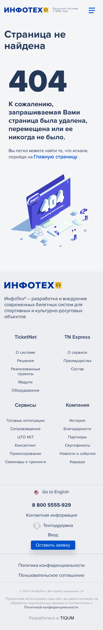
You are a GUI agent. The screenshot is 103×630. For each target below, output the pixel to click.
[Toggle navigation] (92, 10)
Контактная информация (51, 515)
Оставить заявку (53, 545)
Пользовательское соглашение (51, 575)
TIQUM (67, 618)
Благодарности (77, 428)
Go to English (55, 492)
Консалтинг (25, 445)
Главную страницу (56, 157)
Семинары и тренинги (25, 461)
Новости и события (78, 453)
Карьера (77, 461)
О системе (25, 352)
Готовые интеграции (26, 420)
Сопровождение (25, 428)
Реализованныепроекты (25, 371)
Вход (53, 535)
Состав (77, 369)
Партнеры (77, 437)
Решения (25, 360)
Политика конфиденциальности (51, 565)
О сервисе (77, 352)
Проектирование (25, 453)
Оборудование (25, 390)
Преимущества (77, 360)
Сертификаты (77, 445)
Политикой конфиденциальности (51, 607)
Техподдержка (58, 525)
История (77, 420)
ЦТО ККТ (25, 437)
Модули (25, 382)
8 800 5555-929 (51, 505)
